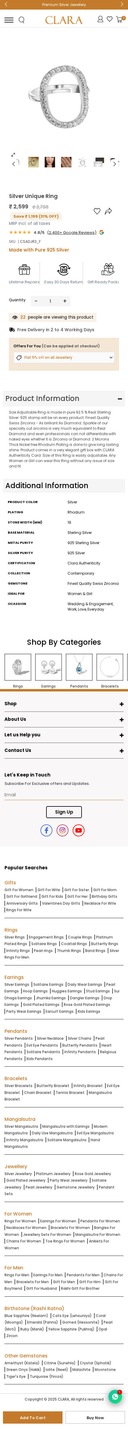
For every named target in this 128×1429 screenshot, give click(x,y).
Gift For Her (77, 896)
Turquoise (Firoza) (46, 1376)
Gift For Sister (76, 889)
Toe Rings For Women (65, 1241)
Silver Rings (14, 937)
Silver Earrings (16, 984)
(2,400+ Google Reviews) (71, 232)
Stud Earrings (98, 991)
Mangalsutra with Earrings (66, 1126)
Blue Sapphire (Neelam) (26, 1315)
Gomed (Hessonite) (80, 1322)
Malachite (81, 1369)
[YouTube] (79, 830)
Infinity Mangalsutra (24, 1139)
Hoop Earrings (35, 991)
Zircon (12, 1335)
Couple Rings (80, 937)
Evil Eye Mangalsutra (95, 1133)
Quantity (17, 299)
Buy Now (95, 1418)
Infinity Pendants (80, 1051)
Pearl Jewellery (39, 1187)
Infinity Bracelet (88, 1085)
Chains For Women (23, 1241)
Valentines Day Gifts (61, 903)
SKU (12, 241)
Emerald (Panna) (42, 1322)
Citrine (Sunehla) (60, 1363)
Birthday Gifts (104, 896)
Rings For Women (20, 1221)
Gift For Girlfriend (21, 896)
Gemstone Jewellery (76, 1187)
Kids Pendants (39, 1058)
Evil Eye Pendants (42, 1045)
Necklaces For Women (26, 1227)
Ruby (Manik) (32, 1329)
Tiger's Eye (16, 1376)
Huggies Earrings (67, 991)
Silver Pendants (18, 1038)
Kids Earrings (89, 1011)
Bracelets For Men (32, 1281)
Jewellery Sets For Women (47, 1234)
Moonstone (105, 1369)
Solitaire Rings (44, 943)
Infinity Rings (18, 950)
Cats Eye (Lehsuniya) (72, 1315)
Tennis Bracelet (70, 1092)
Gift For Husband (41, 1288)
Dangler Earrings (84, 997)
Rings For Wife (19, 909)
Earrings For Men (48, 1274)
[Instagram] (62, 830)
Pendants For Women (100, 1221)
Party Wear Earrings (23, 1011)
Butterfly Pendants (79, 1045)
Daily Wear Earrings (85, 984)
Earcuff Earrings (60, 1011)
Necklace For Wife (100, 903)
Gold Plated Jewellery (26, 1180)
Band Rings (95, 950)
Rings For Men (16, 1274)
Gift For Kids (52, 896)
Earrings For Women (58, 1221)
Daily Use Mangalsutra (52, 1133)
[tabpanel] (64, 97)
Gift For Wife (49, 889)
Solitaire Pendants (43, 1051)
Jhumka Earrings (51, 997)
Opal (103, 1329)
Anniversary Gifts (22, 903)
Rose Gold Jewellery (93, 1173)
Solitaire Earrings (48, 984)
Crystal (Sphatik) (95, 1363)
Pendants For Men (83, 1274)
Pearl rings (43, 950)
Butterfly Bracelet (53, 1085)
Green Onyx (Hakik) (23, 1369)
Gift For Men (64, 1281)
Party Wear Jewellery (69, 1180)
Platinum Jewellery (53, 1173)
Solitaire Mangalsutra (66, 1139)
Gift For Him (90, 1281)
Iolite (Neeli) (57, 1369)
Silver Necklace (50, 1038)
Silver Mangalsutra (21, 1126)
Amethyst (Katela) (22, 1363)
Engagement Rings (46, 937)
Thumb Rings (69, 950)
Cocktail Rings (74, 943)
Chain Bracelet (37, 1092)
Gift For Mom (105, 889)
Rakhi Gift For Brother (80, 1288)
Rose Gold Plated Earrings (87, 1004)
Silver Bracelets (18, 1085)
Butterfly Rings (104, 943)
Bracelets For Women (70, 1227)
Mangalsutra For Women (97, 1234)
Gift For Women (18, 889)
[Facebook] (46, 830)
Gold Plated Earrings (41, 1004)
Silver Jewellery (18, 1173)
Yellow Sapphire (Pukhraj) (71, 1329)
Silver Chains (79, 1038)
